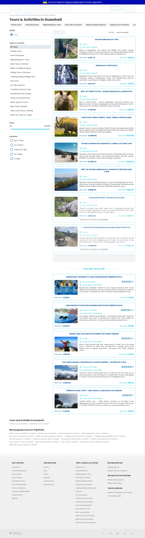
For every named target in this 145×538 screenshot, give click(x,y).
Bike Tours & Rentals (18, 106)
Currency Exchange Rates (21, 491)
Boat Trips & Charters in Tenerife (21, 436)
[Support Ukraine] (45, 2)
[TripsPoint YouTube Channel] (110, 533)
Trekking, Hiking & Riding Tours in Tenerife (109, 436)
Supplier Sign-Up (113, 467)
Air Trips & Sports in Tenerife (20, 439)
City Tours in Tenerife (70, 442)
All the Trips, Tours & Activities (86, 523)
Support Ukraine (72, 2)
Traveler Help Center (19, 471)
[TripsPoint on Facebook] (117, 533)
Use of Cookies (17, 478)
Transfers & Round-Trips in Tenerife (46, 439)
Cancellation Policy (18, 481)
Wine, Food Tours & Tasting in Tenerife (94, 442)
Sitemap (15, 498)
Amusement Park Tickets (20, 93)
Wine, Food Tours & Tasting (21, 110)
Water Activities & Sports (20, 68)
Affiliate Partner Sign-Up (116, 480)
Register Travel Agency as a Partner (120, 492)
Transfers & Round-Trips (20, 89)
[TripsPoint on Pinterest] (103, 533)
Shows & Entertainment (20, 98)
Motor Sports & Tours (19, 102)
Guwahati (33, 15)
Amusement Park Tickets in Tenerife (75, 439)
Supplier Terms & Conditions (117, 471)
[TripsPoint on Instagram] (125, 533)
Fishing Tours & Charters (20, 72)
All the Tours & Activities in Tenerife (22, 433)
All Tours (14, 47)
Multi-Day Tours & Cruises (21, 115)
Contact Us (15, 467)
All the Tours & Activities (18, 424)
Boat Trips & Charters (19, 64)
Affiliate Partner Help (115, 483)
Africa (46, 474)
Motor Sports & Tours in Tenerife (21, 442)
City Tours (14, 81)
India (27, 15)
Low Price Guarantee (19, 484)
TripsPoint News (17, 495)
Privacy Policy (16, 474)
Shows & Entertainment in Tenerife (104, 439)
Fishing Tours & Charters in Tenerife (78, 436)
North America (49, 484)
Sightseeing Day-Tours (19, 59)
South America (49, 481)
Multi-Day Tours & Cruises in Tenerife (23, 445)
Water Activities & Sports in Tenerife (49, 436)
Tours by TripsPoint (14, 15)
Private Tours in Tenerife (47, 433)
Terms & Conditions (18, 488)
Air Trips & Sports (17, 85)
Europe (46, 467)
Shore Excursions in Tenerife (69, 433)
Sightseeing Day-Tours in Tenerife (95, 433)
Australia (47, 478)
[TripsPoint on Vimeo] (132, 533)
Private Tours (15, 51)
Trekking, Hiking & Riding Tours (22, 76)
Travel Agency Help (114, 496)
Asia (23, 15)
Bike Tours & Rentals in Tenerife (48, 442)
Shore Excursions (17, 55)
